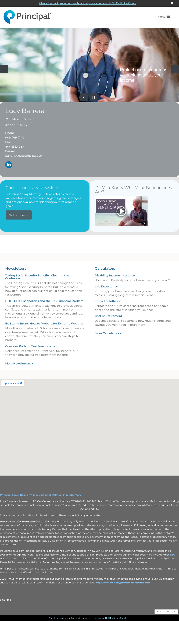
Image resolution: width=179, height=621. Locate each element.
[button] (164, 17)
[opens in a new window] (121, 211)
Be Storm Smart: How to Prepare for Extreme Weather (44, 323)
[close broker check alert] (172, 3)
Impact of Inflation (108, 301)
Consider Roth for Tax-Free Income (30, 346)
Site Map (5, 599)
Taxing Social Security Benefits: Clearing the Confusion (37, 277)
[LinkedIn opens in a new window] (8, 165)
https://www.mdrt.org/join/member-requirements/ (123, 582)
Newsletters (15, 268)
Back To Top (164, 611)
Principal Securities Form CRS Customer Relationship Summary (40, 494)
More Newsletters (19, 363)
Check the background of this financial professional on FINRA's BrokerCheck (87, 3)
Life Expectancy (106, 286)
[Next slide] (175, 69)
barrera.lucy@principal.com (24, 155)
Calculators (105, 268)
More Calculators (108, 333)
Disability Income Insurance (115, 275)
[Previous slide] (4, 69)
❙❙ (93, 97)
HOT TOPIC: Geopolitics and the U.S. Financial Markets (44, 301)
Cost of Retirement (108, 316)
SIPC (173, 554)
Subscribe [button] (17, 215)
